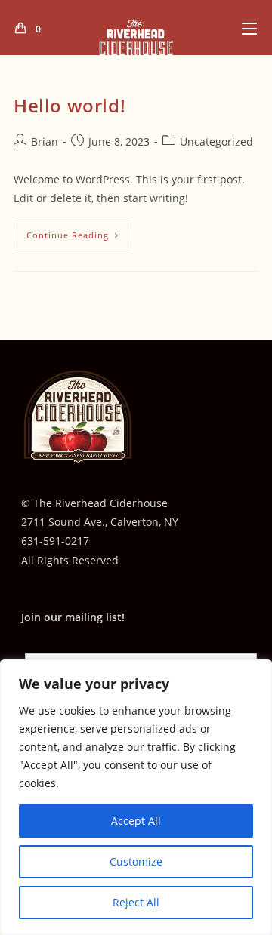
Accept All (136, 821)
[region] (136, 797)
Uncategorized (216, 141)
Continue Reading (78, 238)
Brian (44, 141)
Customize (136, 861)
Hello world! (69, 105)
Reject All (136, 902)
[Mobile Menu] (249, 29)
